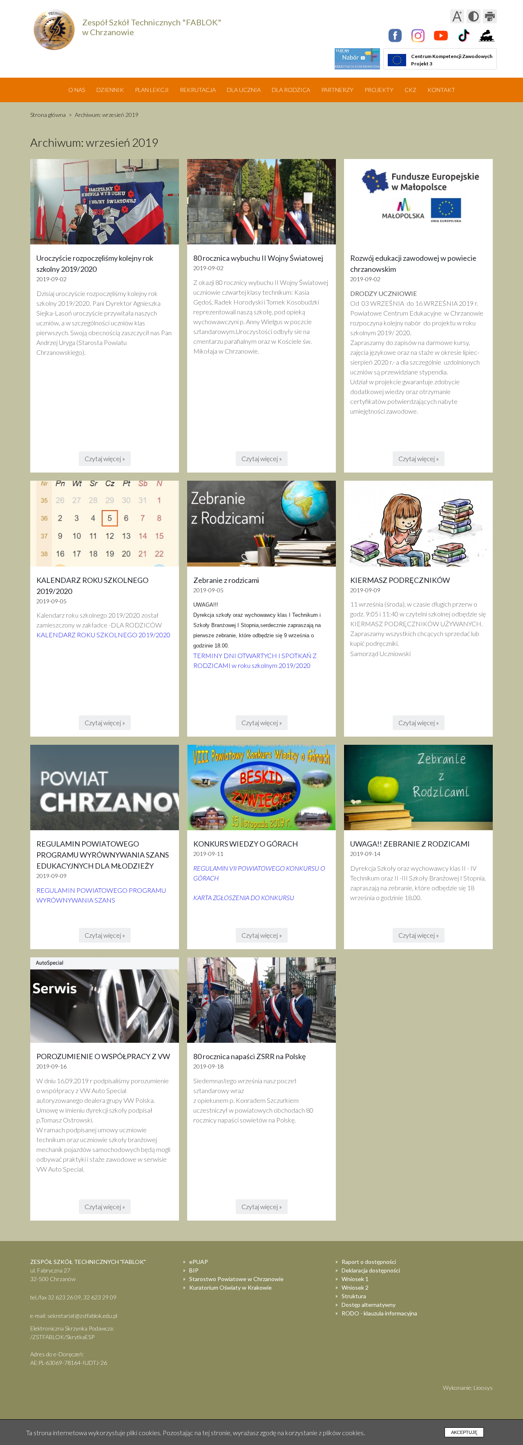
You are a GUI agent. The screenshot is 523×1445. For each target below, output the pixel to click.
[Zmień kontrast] (474, 16)
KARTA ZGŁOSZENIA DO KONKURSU (243, 897)
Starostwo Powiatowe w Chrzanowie (236, 1278)
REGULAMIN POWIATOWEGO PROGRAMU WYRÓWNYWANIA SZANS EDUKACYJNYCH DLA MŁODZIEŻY (102, 854)
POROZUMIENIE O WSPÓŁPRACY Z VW (103, 1056)
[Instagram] (418, 35)
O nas (76, 89)
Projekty (378, 89)
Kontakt (441, 89)
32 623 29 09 (99, 1297)
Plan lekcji (152, 89)
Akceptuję (464, 1432)
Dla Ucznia (244, 89)
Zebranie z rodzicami (226, 580)
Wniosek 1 (355, 1278)
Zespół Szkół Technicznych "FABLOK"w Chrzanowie (151, 27)
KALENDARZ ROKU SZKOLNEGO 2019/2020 (103, 634)
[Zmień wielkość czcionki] (457, 16)
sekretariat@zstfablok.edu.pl (82, 1315)
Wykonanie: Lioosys (468, 1387)
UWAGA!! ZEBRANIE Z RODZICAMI (410, 843)
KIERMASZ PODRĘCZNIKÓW (400, 580)
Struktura (354, 1296)
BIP (194, 1270)
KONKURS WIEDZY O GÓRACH (245, 843)
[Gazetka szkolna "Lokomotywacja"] (486, 35)
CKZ (410, 89)
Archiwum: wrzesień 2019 (107, 114)
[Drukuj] (490, 16)
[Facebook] (395, 35)
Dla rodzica (291, 89)
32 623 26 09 (64, 1297)
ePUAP (198, 1261)
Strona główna (48, 114)
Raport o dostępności (369, 1261)
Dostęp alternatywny (369, 1304)
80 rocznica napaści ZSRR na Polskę (249, 1056)
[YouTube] (441, 35)
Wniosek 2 (355, 1287)
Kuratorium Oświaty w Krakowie (230, 1287)
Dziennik (110, 89)
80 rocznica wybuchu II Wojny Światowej (258, 257)
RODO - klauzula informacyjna (379, 1313)
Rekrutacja (198, 89)
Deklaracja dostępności (371, 1270)
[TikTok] (464, 35)
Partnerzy (337, 89)
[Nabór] (357, 58)
